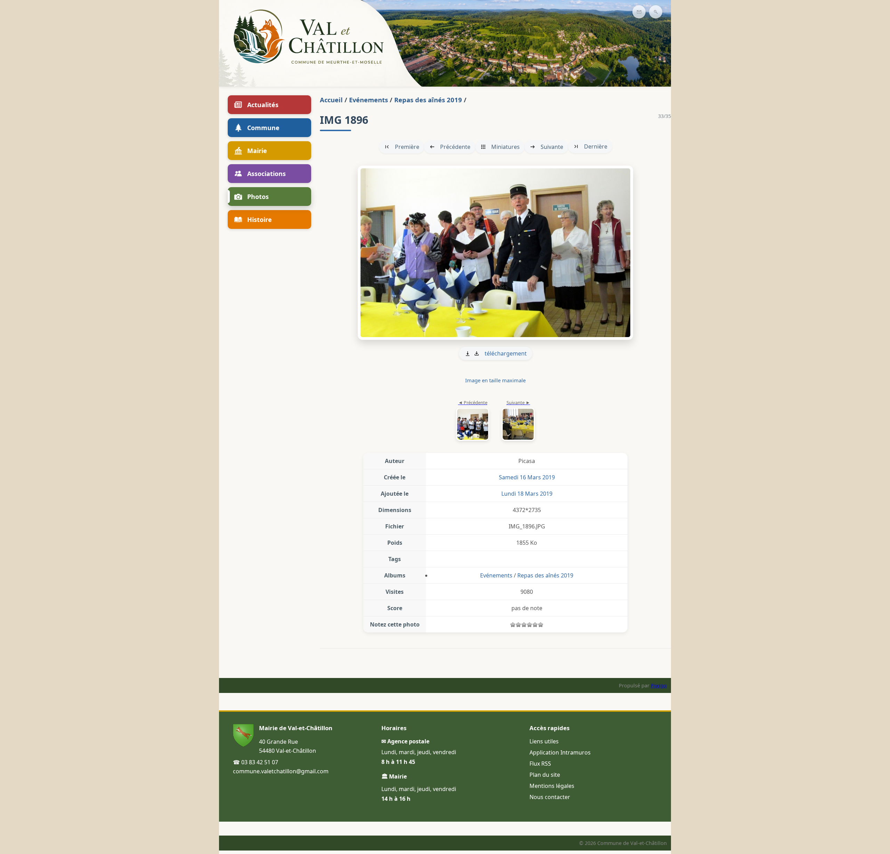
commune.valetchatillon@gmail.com (281, 771)
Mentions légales (551, 786)
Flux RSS (540, 763)
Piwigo (659, 685)
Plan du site (544, 775)
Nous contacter (549, 797)
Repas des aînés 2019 (428, 99)
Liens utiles (544, 741)
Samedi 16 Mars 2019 (527, 477)
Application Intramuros (560, 752)
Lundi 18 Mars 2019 (526, 493)
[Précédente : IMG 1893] (472, 420)
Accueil (331, 99)
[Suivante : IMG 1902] (495, 253)
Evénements (368, 99)
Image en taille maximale (495, 380)
